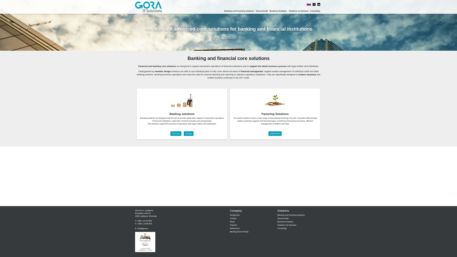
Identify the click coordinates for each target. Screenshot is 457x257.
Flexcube (176, 134)
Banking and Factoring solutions (239, 11)
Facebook (313, 4)
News (232, 222)
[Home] (149, 7)
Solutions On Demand (286, 225)
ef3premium (275, 134)
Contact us (228, 36)
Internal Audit (262, 11)
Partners (233, 225)
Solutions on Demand (298, 11)
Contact (233, 218)
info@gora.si (142, 228)
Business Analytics (278, 11)
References (235, 228)
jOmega (188, 134)
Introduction (235, 215)
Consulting (315, 11)
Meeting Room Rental (239, 232)
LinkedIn (317, 4)
